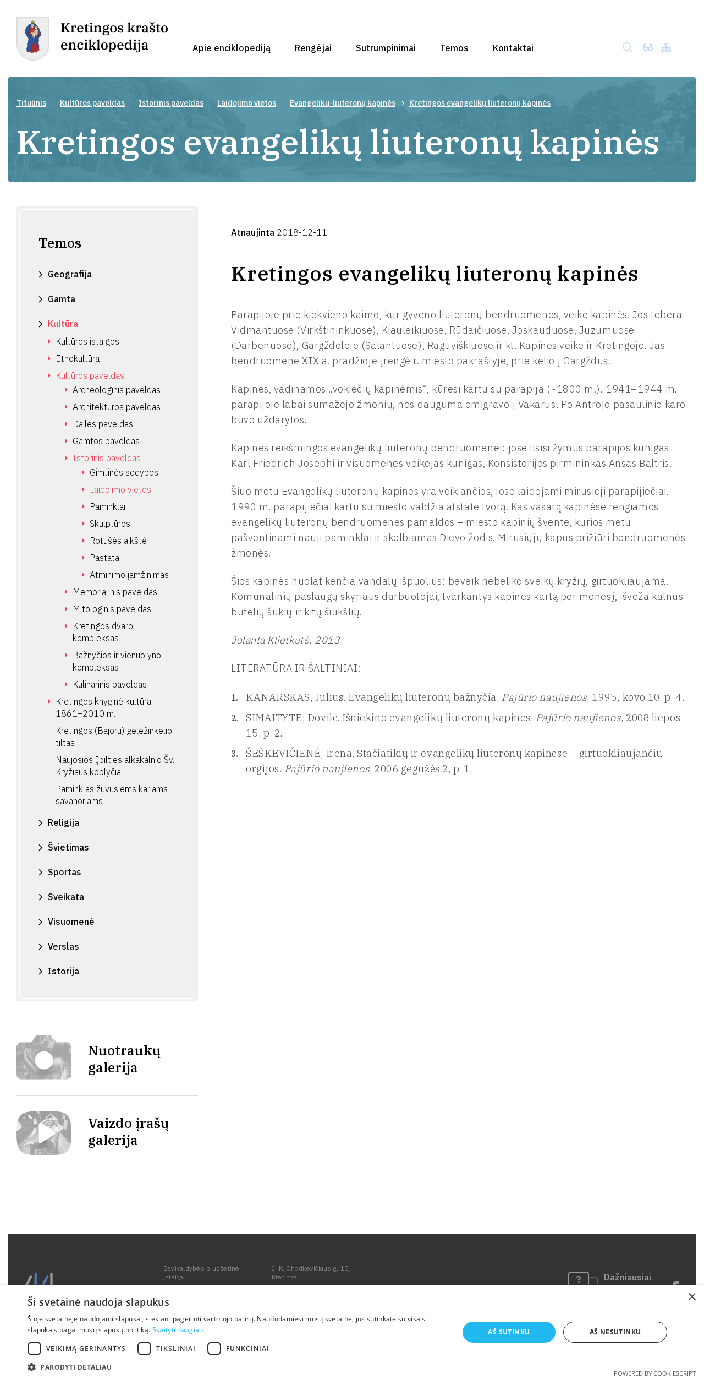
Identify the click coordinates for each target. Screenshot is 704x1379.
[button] (237, 1366)
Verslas (63, 946)
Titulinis (31, 103)
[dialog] (352, 1332)
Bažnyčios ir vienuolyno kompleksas (117, 661)
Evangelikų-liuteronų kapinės (342, 103)
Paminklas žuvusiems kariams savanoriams (112, 794)
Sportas (64, 871)
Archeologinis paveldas (117, 389)
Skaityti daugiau (178, 1329)
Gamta (61, 298)
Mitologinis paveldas (112, 608)
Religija (63, 822)
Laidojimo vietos (246, 103)
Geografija (70, 274)
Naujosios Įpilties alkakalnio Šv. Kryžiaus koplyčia (115, 765)
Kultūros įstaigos (87, 341)
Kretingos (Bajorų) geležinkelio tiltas (114, 736)
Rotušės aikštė (118, 540)
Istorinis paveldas (171, 103)
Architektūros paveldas (117, 406)
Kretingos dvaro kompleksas (103, 632)
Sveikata (66, 896)
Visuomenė (71, 921)
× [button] (692, 1297)
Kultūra (63, 323)
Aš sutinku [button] (509, 1332)
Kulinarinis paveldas (110, 684)
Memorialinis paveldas (115, 591)
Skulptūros (110, 523)
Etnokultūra (78, 358)
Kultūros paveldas (92, 103)
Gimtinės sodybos (124, 472)
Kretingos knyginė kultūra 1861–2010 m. (103, 707)
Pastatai (105, 557)
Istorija (63, 971)
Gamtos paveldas (106, 440)
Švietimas (68, 847)
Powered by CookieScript (655, 1373)
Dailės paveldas (103, 423)
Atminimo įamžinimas (129, 574)
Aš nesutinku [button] (615, 1332)
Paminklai (107, 506)
